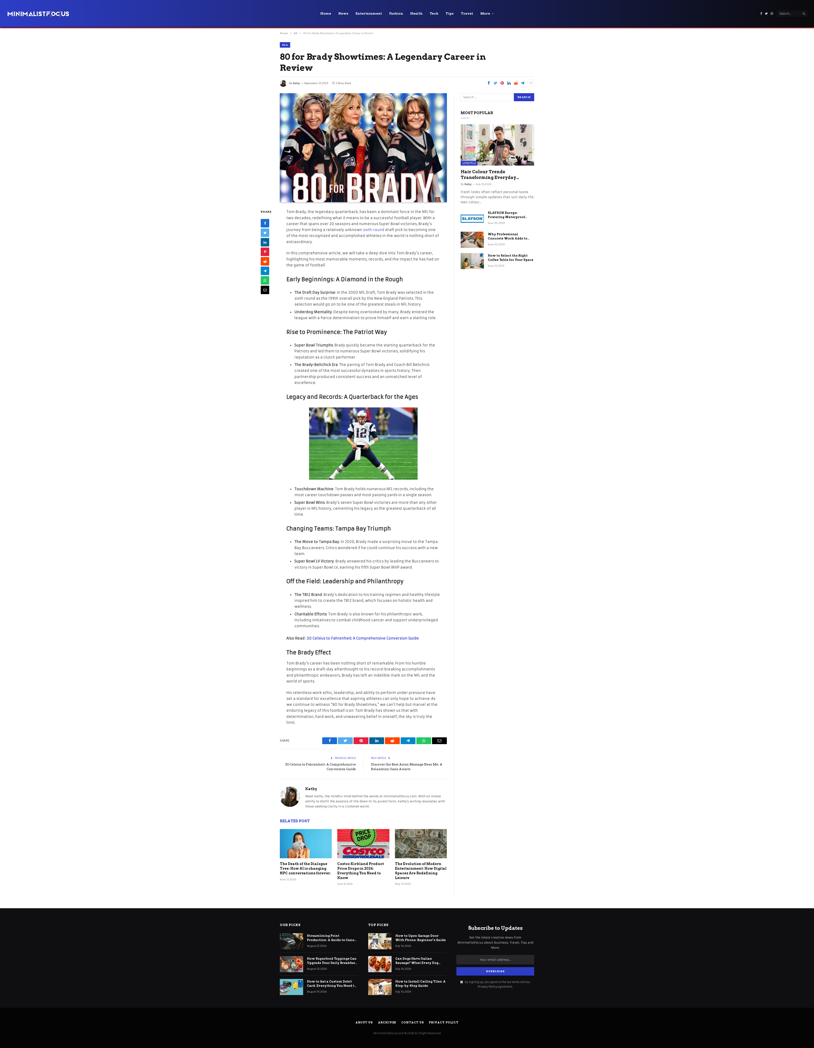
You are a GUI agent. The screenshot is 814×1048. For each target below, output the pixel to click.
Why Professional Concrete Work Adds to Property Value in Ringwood (507, 237)
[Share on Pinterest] (502, 83)
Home (325, 13)
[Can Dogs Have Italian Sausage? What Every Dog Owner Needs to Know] (380, 964)
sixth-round (373, 230)
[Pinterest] (265, 252)
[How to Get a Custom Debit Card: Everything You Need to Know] (291, 987)
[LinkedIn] (265, 242)
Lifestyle (469, 163)
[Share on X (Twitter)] (495, 83)
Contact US (412, 1022)
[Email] (265, 290)
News (343, 13)
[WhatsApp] (265, 280)
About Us (364, 1022)
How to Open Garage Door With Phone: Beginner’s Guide (420, 938)
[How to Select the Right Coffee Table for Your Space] (472, 261)
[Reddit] (265, 261)
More (485, 13)
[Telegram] (265, 271)
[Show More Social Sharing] (530, 83)
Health (416, 13)
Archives (387, 1022)
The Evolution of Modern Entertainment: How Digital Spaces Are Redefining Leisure (421, 871)
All (285, 44)
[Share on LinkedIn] (509, 83)
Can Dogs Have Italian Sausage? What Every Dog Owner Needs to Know (416, 961)
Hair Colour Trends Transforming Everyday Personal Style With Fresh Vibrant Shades (490, 174)
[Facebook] (265, 223)
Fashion (396, 13)
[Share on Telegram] (522, 83)
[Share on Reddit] (516, 83)
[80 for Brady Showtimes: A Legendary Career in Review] (363, 147)
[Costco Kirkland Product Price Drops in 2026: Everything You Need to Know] (363, 843)
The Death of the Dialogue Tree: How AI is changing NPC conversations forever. (305, 868)
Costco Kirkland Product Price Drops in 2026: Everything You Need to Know (360, 871)
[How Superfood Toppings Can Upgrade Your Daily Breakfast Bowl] (291, 964)
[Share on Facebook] (488, 83)
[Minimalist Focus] (38, 13)
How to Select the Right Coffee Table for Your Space (510, 258)
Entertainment (368, 13)
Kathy (296, 83)
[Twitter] (265, 232)
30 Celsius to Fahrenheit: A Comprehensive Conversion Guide (363, 638)
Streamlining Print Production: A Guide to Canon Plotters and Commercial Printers (332, 938)
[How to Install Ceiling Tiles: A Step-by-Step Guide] (380, 987)
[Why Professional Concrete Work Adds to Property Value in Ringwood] (472, 240)
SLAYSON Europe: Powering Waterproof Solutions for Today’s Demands (506, 215)
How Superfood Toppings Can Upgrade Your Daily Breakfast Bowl (332, 961)
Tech (434, 13)
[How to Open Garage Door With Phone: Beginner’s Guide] (380, 941)
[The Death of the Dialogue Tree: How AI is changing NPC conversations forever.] (306, 843)
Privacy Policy (487, 986)
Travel (467, 13)
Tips (450, 13)
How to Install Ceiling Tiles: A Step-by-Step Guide (420, 983)
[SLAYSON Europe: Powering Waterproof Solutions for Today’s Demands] (472, 218)
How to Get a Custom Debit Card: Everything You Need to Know (331, 984)
